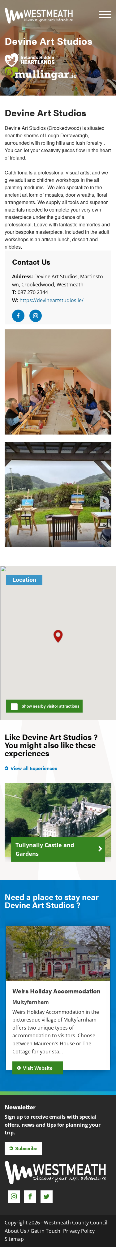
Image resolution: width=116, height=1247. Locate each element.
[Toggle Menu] (105, 10)
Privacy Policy (79, 1231)
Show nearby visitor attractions (50, 706)
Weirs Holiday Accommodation (56, 990)
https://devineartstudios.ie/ (51, 300)
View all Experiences (34, 768)
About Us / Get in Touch (32, 1231)
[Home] (39, 16)
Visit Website (38, 1067)
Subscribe (26, 1148)
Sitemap (14, 1239)
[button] (58, 636)
